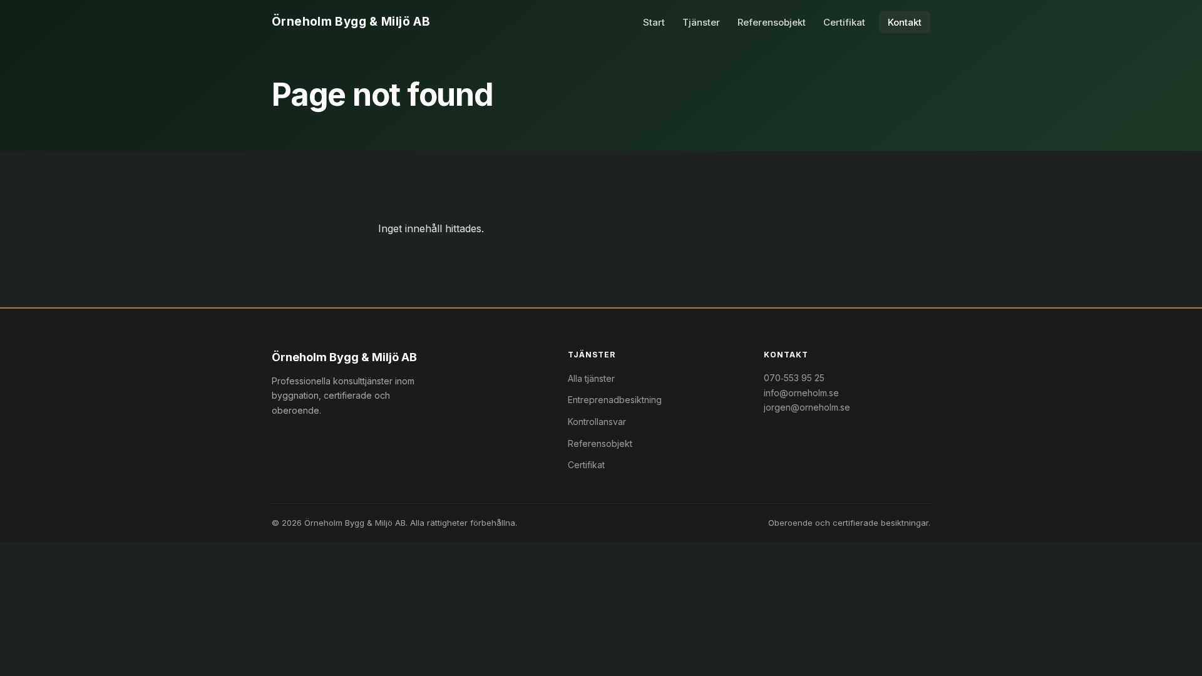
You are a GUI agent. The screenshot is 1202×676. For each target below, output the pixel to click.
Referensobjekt (771, 22)
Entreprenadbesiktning (615, 399)
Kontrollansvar (597, 421)
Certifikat (844, 22)
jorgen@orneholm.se (807, 407)
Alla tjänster (591, 378)
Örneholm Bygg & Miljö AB (351, 21)
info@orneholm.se (801, 392)
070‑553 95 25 (794, 377)
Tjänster (701, 22)
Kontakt (905, 22)
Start (654, 22)
